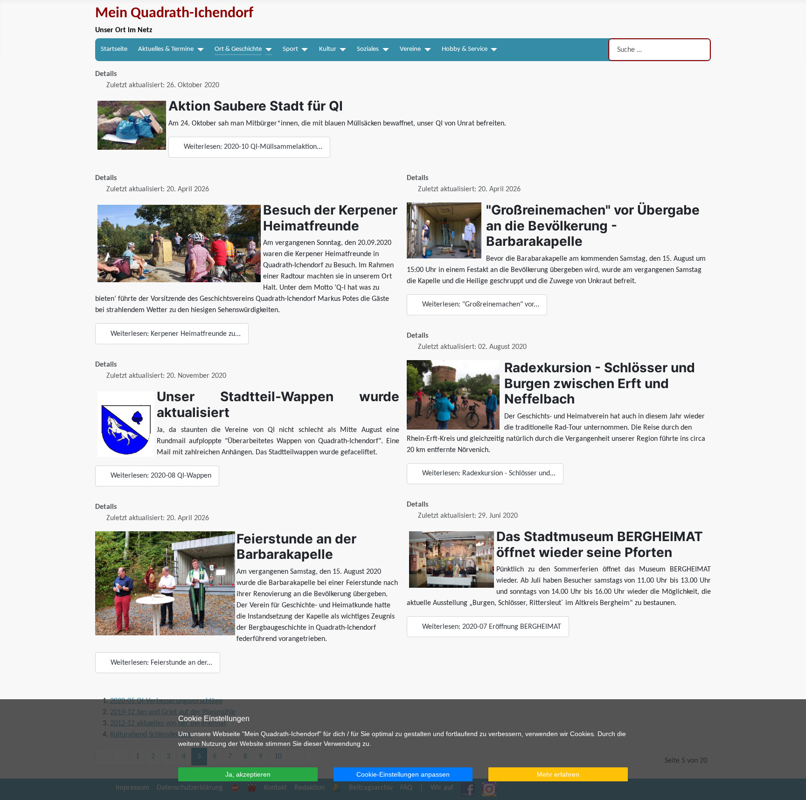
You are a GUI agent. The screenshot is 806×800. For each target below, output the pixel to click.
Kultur (327, 49)
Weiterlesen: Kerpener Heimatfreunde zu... (175, 334)
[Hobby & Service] (492, 49)
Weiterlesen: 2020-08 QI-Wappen (160, 476)
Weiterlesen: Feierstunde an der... (160, 663)
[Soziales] (384, 49)
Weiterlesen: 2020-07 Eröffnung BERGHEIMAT (490, 627)
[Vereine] (426, 49)
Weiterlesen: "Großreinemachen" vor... (479, 304)
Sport (290, 49)
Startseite (114, 49)
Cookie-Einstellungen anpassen (403, 774)
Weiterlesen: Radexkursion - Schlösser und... (488, 473)
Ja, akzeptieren (248, 774)
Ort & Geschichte (238, 49)
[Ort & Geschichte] (267, 49)
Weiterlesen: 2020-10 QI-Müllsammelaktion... (252, 147)
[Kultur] (341, 49)
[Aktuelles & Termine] (199, 49)
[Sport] (303, 49)
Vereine (410, 49)
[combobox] (659, 49)
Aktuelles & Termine (166, 49)
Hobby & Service (464, 49)
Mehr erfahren (558, 774)
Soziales (368, 49)
